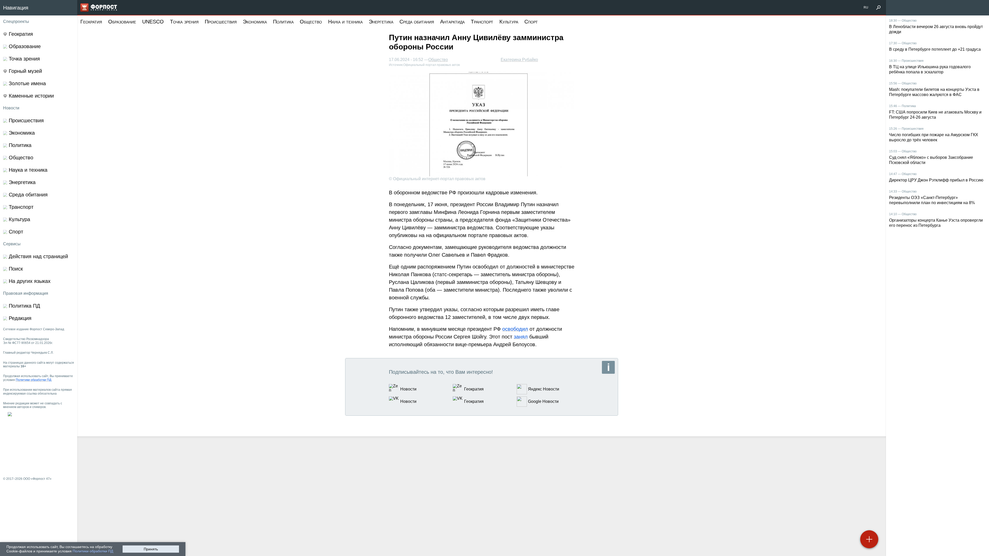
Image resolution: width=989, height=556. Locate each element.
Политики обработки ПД (93, 551)
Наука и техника (345, 21)
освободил (515, 329)
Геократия (91, 21)
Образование (122, 21)
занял (521, 337)
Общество (311, 21)
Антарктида (452, 21)
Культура (508, 21)
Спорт (531, 21)
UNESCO (153, 21)
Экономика (255, 21)
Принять (151, 549)
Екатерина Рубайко (519, 59)
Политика (283, 21)
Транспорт (482, 21)
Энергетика (381, 21)
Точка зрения (184, 21)
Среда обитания (416, 21)
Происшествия (221, 21)
